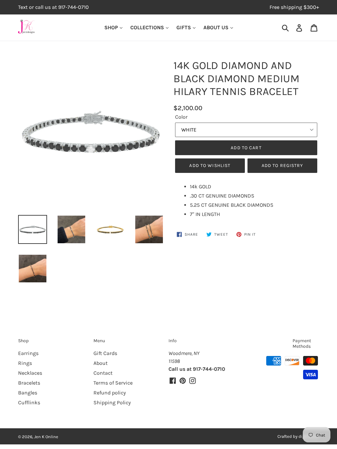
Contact (103, 373)
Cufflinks (29, 402)
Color (181, 117)
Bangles (27, 393)
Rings (25, 363)
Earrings (28, 353)
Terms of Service (113, 383)
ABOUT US (216, 27)
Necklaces (30, 373)
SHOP (111, 27)
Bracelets (29, 383)
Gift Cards (105, 353)
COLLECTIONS (147, 27)
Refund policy (109, 393)
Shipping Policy (112, 402)
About (100, 363)
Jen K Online (46, 436)
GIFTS (184, 27)
